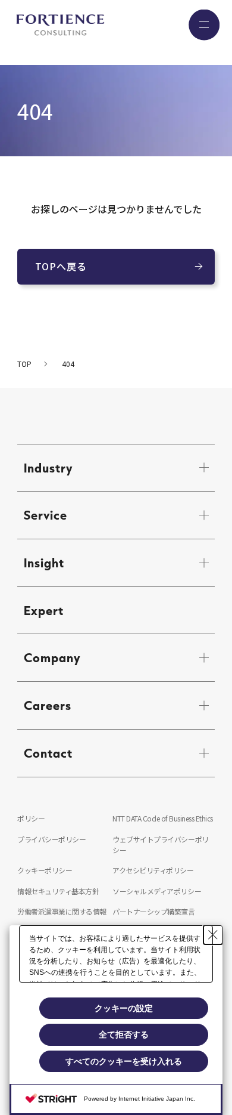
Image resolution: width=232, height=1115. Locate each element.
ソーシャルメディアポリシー (156, 891)
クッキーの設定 (124, 1008)
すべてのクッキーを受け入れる (123, 1061)
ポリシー (31, 818)
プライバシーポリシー (51, 839)
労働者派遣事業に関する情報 (61, 911)
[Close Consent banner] (212, 934)
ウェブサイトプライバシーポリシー (160, 844)
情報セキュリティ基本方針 (58, 891)
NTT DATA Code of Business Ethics (162, 818)
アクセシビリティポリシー (152, 870)
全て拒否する (124, 1034)
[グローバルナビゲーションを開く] (204, 25)
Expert (44, 610)
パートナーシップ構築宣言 (153, 911)
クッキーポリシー (44, 870)
